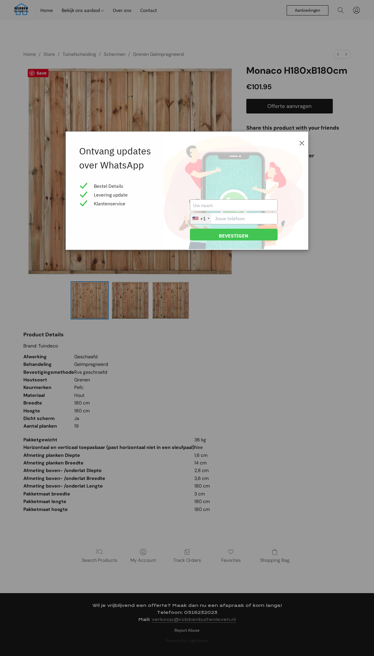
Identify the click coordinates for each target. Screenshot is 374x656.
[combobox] (200, 218)
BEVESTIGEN (233, 236)
